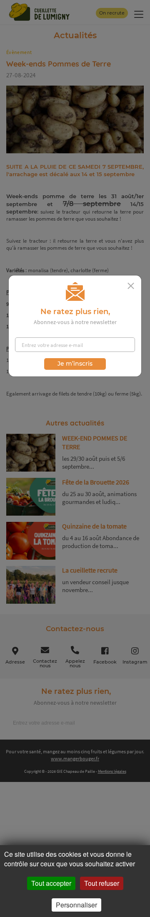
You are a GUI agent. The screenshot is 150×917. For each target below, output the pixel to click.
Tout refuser (101, 883)
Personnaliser (76, 905)
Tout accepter (51, 883)
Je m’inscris (75, 363)
